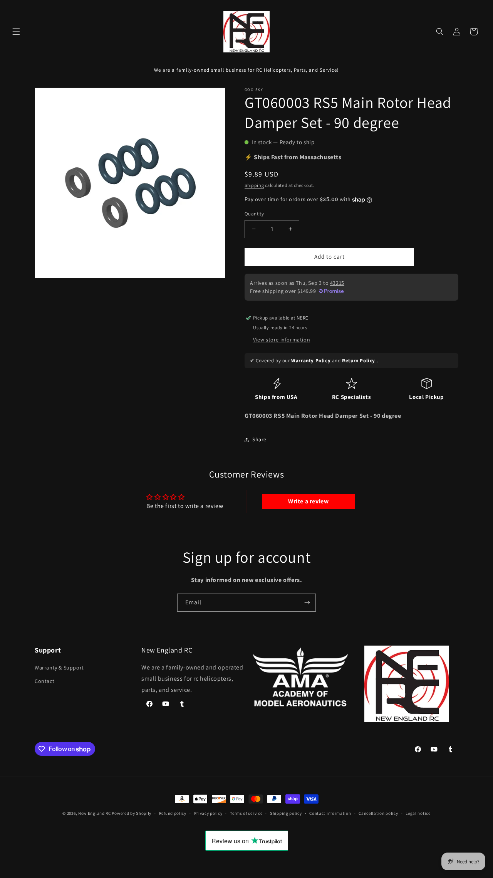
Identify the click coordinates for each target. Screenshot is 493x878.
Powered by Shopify (131, 813)
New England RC (94, 813)
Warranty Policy (311, 360)
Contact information (330, 813)
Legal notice (418, 813)
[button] (16, 31)
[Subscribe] (306, 603)
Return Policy (359, 360)
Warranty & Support (59, 667)
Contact (44, 681)
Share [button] (259, 439)
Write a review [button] (308, 501)
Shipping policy (286, 813)
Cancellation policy (378, 813)
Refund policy (172, 813)
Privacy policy (208, 813)
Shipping (254, 185)
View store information (281, 339)
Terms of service (246, 813)
